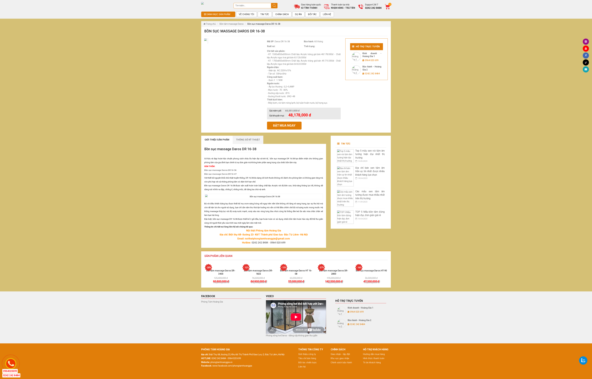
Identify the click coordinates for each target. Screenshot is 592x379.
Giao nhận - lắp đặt (340, 354)
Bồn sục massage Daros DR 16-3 (219, 170)
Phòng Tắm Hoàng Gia (212, 302)
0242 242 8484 (260, 242)
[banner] (202, 3)
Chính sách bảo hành (341, 362)
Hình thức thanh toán (373, 358)
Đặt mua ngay (284, 125)
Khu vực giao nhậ (339, 358)
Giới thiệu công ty (307, 354)
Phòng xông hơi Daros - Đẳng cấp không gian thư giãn (291, 335)
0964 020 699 (277, 242)
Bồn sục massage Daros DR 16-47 (220, 174)
